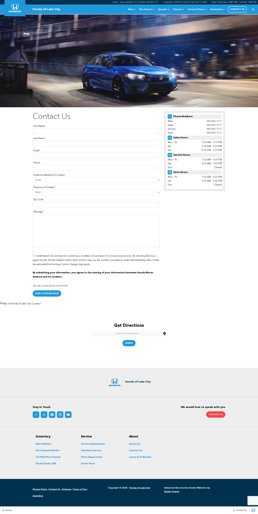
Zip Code (38, 199)
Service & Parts (196, 9)
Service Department (93, 444)
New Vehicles (43, 444)
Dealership (216, 9)
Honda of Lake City (139, 488)
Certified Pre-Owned (48, 457)
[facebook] (52, 414)
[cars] (36, 414)
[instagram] (60, 414)
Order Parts (88, 464)
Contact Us (135, 450)
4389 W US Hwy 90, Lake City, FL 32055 (190, 2)
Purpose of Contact (44, 187)
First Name (39, 126)
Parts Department (91, 457)
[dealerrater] (44, 414)
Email (36, 151)
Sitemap (66, 489)
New (130, 9)
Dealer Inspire (171, 492)
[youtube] (68, 414)
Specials (162, 9)
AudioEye (38, 496)
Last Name (39, 138)
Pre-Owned (145, 9)
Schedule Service (91, 450)
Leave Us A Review (140, 457)
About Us (134, 444)
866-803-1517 (214, 121)
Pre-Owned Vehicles (48, 450)
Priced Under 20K (46, 464)
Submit (129, 343)
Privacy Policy (40, 489)
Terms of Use (80, 489)
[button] (253, 9)
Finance (177, 9)
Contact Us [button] (237, 9)
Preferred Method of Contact (49, 175)
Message (38, 212)
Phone (36, 163)
